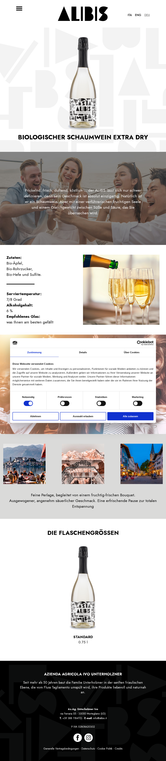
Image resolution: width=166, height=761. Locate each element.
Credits (119, 748)
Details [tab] (83, 352)
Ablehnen (35, 416)
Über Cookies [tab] (131, 352)
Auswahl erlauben (83, 416)
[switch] (64, 403)
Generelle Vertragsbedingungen (61, 748)
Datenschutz (88, 748)
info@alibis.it (100, 718)
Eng (138, 15)
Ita (130, 15)
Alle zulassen (130, 416)
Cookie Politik (104, 748)
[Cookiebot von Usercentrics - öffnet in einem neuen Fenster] (139, 342)
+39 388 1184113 (72, 718)
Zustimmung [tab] (34, 352)
